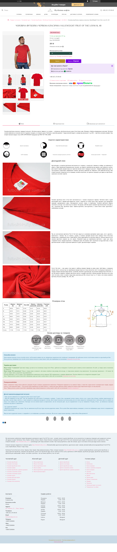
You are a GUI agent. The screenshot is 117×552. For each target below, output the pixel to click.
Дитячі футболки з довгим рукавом (69, 469)
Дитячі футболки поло (66, 466)
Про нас (64, 14)
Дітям (46, 14)
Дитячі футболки (64, 462)
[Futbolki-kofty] (50, 10)
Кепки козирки (90, 469)
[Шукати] (2, 10)
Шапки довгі (90, 477)
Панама (89, 471)
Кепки (88, 462)
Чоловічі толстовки (12, 464)
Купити (57, 61)
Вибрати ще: (61, 56)
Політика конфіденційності (68, 540)
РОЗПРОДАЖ (54, 14)
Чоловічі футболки (36, 20)
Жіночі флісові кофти (39, 471)
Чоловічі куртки (11, 479)
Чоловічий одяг (26, 20)
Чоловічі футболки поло (13, 466)
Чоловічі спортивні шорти (14, 473)
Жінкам (38, 14)
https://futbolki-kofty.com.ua (23, 441)
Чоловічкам (28, 14)
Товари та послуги (15, 20)
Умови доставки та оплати (94, 485)
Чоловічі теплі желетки (13, 481)
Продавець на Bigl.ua (58, 538)
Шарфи (89, 481)
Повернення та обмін (92, 14)
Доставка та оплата (76, 14)
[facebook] (3, 423)
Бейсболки (90, 464)
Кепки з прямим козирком (94, 467)
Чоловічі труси (11, 475)
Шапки (88, 475)
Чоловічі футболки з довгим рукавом (17, 469)
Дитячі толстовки (64, 464)
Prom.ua (67, 537)
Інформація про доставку (73, 359)
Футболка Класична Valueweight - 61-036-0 (55, 20)
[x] (5, 423)
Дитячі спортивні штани (66, 467)
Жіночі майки (37, 467)
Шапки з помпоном (92, 479)
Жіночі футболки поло (40, 466)
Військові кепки (91, 473)
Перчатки (89, 483)
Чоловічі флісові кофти (13, 477)
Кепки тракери (91, 466)
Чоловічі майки (11, 467)
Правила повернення (73, 388)
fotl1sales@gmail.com (11, 517)
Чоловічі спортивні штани (14, 471)
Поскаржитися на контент (55, 540)
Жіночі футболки (38, 462)
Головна (19, 14)
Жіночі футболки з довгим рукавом (43, 469)
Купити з (70, 61)
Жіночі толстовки (38, 464)
